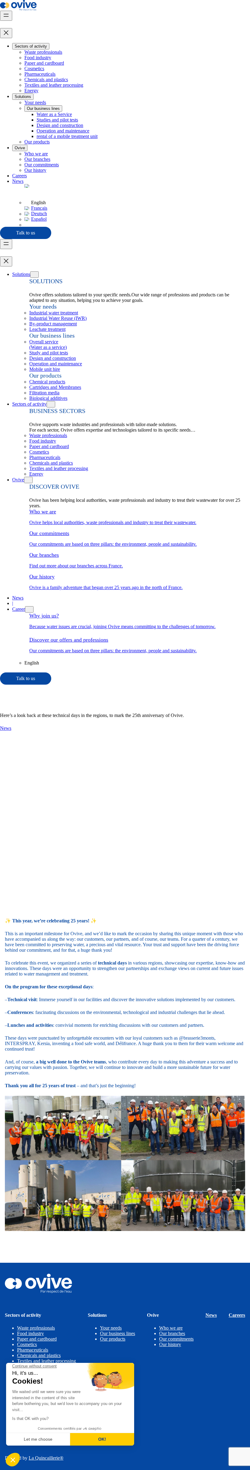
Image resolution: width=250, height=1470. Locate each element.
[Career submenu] (29, 609)
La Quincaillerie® (46, 1458)
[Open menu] (6, 16)
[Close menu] (6, 33)
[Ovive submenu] (28, 480)
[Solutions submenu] (34, 274)
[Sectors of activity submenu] (51, 404)
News (5, 728)
